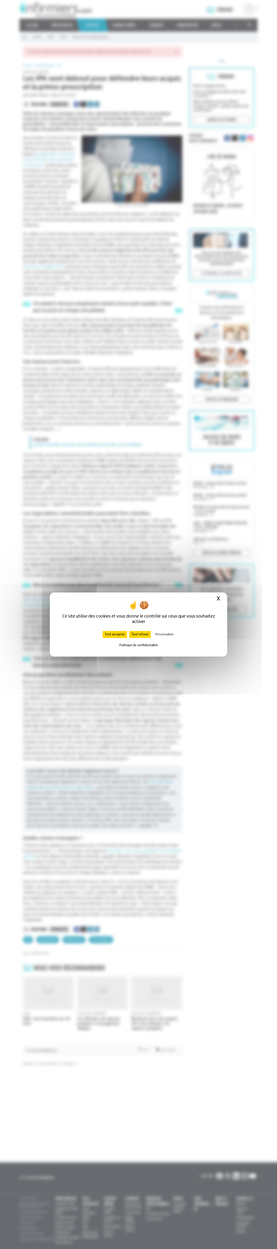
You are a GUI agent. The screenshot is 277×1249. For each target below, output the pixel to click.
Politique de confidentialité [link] (138, 645)
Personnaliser (164, 634)
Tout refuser (140, 634)
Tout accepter (115, 634)
